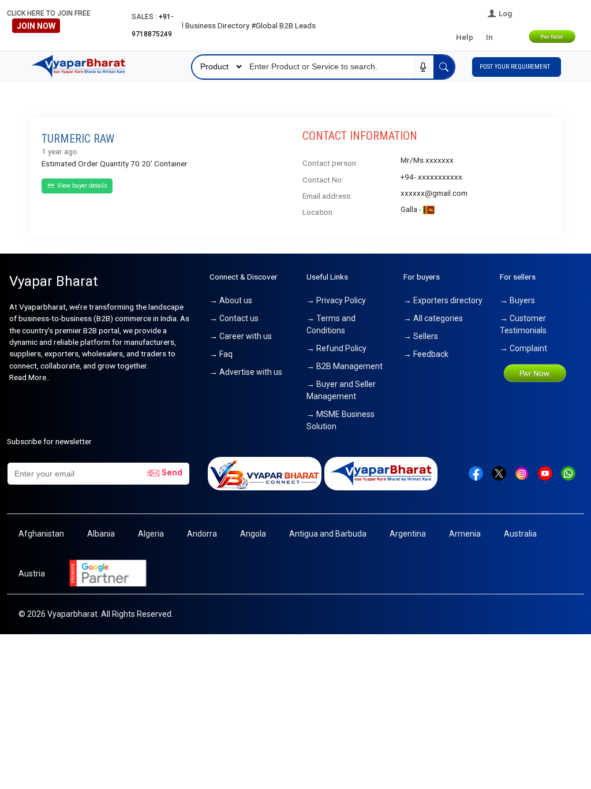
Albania (101, 533)
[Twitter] (499, 472)
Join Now (36, 26)
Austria (31, 573)
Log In (499, 25)
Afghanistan (41, 533)
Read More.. (29, 377)
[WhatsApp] (568, 472)
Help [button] (464, 37)
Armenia (465, 533)
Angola (253, 533)
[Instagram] (522, 472)
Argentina (408, 533)
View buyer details (81, 185)
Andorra (202, 533)
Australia (520, 533)
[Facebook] (476, 472)
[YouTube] (545, 472)
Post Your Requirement (516, 66)
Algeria (151, 533)
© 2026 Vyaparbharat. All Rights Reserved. (95, 614)
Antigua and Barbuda (327, 533)
